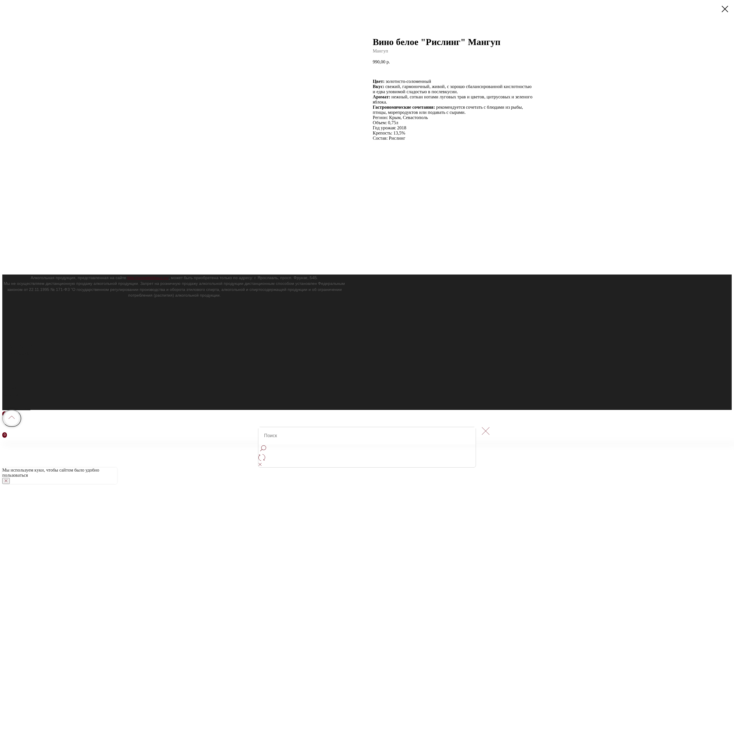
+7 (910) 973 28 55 (21, 346)
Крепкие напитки (20, 577)
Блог (7, 610)
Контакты (12, 387)
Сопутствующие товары (28, 590)
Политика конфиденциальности (36, 556)
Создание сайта (19, 570)
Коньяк (9, 665)
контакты (19, 549)
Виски (8, 658)
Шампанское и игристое (27, 651)
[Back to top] (11, 418)
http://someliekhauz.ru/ (148, 277)
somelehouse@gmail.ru (26, 630)
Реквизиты (13, 623)
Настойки (12, 583)
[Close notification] (6, 481)
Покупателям (16, 408)
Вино (7, 680)
